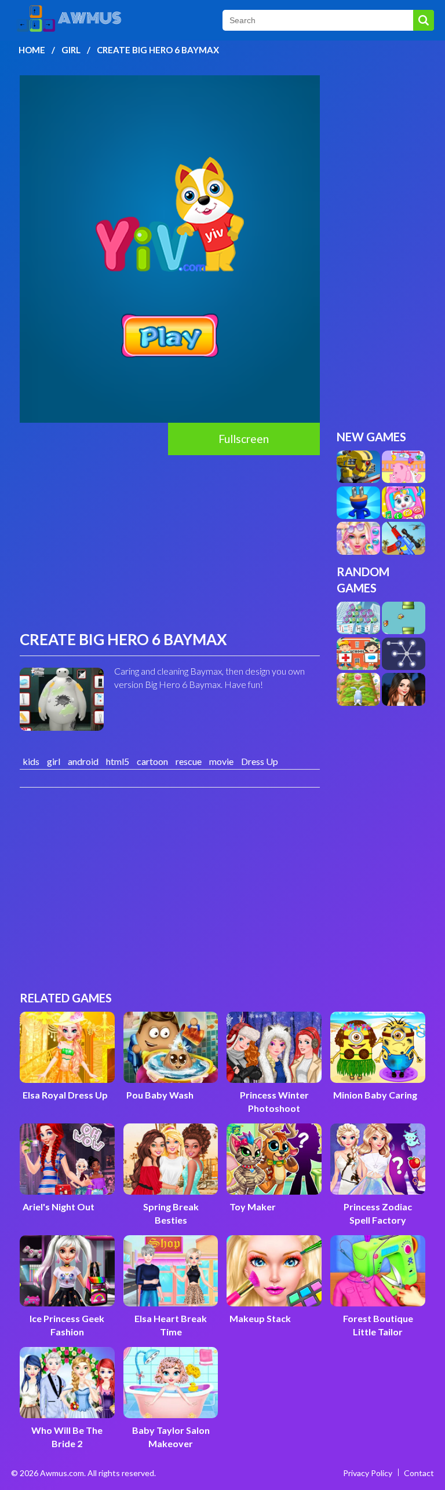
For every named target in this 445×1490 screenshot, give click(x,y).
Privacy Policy (367, 1473)
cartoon (152, 761)
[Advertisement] (170, 542)
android (83, 761)
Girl (71, 50)
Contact (419, 1473)
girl (53, 761)
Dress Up (259, 761)
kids (31, 761)
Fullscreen (243, 438)
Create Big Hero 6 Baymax (158, 50)
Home (32, 50)
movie (221, 761)
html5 (117, 761)
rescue (189, 761)
